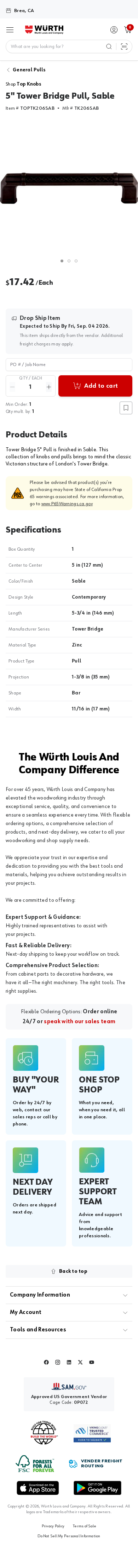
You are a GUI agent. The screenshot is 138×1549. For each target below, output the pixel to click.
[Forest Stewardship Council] (35, 1463)
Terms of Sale (84, 1526)
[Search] (109, 46)
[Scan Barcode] (124, 46)
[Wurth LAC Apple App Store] (38, 1488)
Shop (23, 84)
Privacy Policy (53, 1526)
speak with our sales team (79, 1022)
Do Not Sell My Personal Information (69, 1536)
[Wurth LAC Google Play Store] (97, 1488)
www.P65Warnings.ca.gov (67, 503)
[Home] (44, 30)
